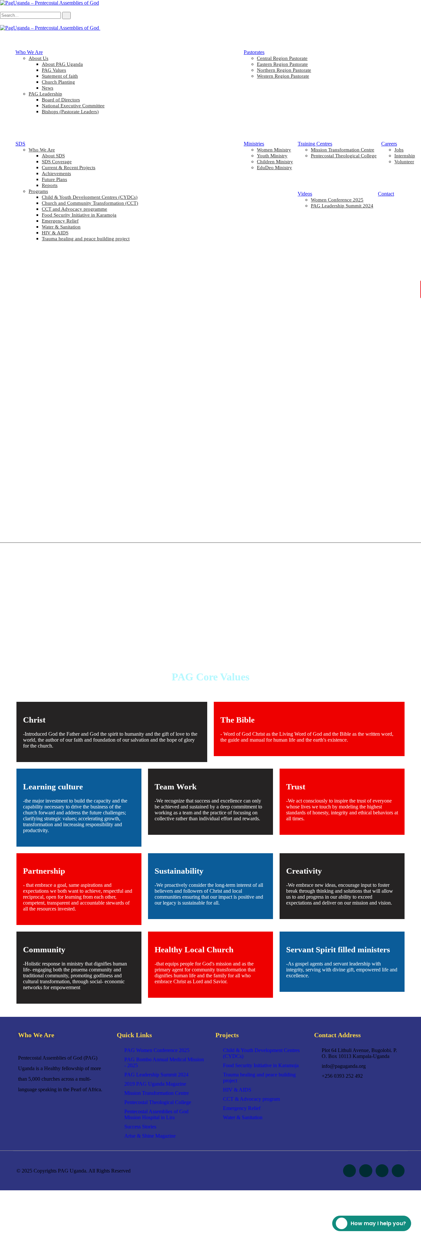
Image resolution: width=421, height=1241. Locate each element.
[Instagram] (382, 1170)
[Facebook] (349, 1170)
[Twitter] (365, 1170)
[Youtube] (398, 1170)
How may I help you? (378, 1223)
